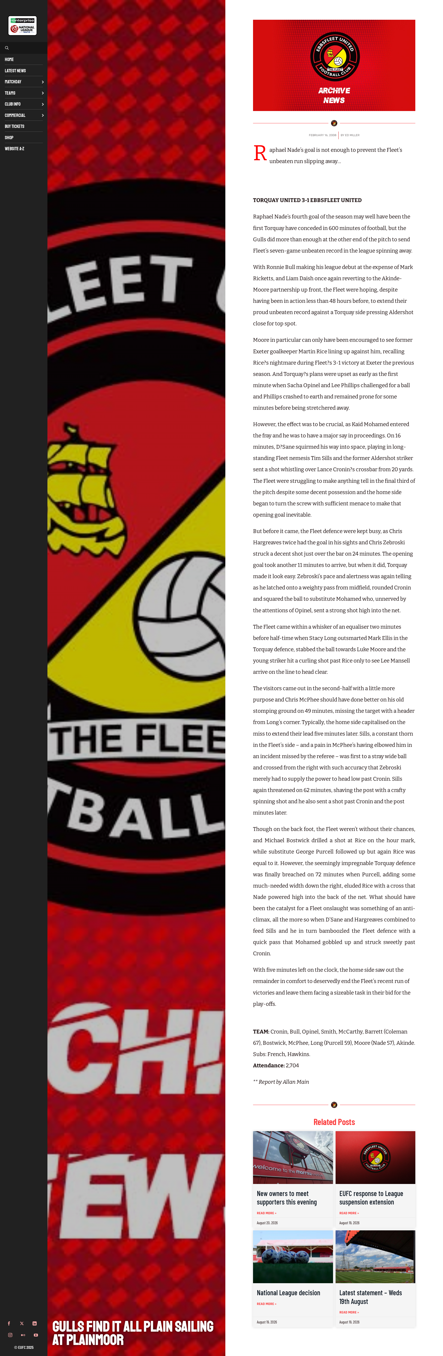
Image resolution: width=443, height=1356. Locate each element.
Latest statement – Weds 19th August (370, 1296)
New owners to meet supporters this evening (287, 1197)
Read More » (266, 1213)
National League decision (288, 1292)
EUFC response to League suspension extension (371, 1197)
